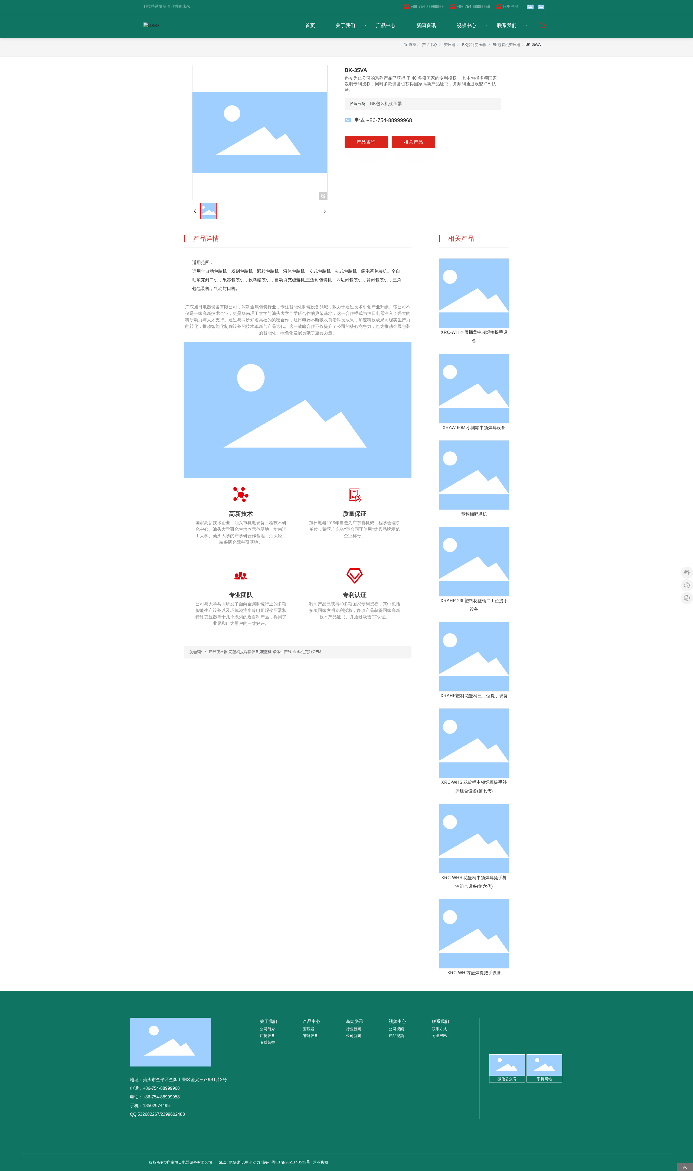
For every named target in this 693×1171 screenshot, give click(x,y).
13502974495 (156, 1105)
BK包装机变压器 (506, 45)
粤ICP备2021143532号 (291, 1162)
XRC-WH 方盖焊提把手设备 (474, 972)
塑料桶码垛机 (474, 514)
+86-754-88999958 (473, 6)
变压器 (449, 45)
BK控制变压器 (474, 45)
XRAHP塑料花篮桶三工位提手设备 (474, 695)
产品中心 (429, 45)
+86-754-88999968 (427, 6)
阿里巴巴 (510, 6)
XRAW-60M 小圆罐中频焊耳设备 (474, 427)
